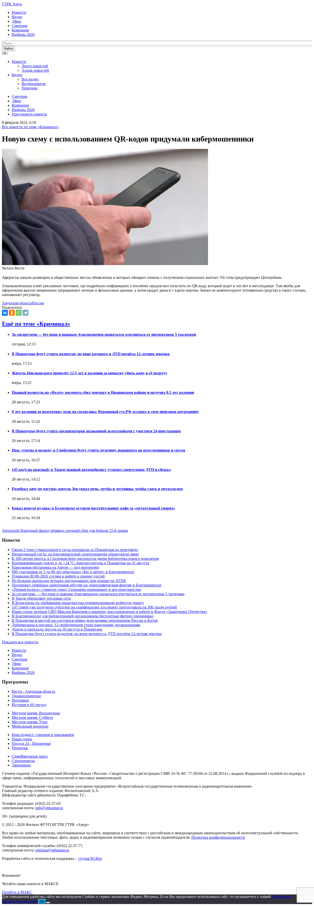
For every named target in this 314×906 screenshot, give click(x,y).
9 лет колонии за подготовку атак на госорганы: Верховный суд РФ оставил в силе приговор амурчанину (105, 412)
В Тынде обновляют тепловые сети (41, 598)
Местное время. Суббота (32, 717)
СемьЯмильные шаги (30, 756)
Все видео (30, 79)
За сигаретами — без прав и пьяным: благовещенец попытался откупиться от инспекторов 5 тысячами (104, 334)
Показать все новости (20, 642)
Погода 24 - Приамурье (31, 743)
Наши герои (22, 739)
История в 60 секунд (29, 705)
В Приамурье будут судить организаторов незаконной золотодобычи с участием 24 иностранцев (96, 431)
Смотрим (19, 26)
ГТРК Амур (12, 4)
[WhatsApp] (19, 313)
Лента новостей (35, 66)
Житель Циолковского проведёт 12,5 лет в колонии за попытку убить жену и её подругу (89, 373)
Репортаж (20, 748)
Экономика (21, 765)
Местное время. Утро (29, 722)
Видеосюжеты (34, 84)
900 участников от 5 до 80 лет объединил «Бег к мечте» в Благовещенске (73, 572)
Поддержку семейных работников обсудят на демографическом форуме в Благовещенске (86, 585)
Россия (38, 303)
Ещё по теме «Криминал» (36, 324)
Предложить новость (29, 114)
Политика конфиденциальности (218, 837)
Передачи (30, 88)
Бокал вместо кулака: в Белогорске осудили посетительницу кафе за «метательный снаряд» (93, 508)
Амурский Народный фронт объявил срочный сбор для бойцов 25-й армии (65, 530)
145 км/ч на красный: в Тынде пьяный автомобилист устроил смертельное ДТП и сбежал (91, 469)
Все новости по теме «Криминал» (30, 127)
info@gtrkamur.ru (49, 808)
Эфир (16, 21)
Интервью (20, 700)
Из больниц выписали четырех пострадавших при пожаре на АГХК (69, 581)
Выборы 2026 (23, 34)
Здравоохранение (26, 696)
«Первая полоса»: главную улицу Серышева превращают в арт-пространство (76, 589)
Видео (17, 17)
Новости (19, 12)
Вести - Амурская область (33, 691)
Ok (42, 901)
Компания (20, 30)
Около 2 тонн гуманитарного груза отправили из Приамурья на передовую (75, 550)
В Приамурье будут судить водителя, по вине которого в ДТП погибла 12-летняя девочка (91, 354)
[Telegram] (25, 313)
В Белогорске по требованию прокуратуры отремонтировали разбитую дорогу (78, 603)
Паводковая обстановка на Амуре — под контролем (55, 567)
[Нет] (48, 902)
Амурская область (17, 303)
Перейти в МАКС (17, 892)
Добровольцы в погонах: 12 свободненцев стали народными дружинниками (76, 625)
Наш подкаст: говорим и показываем (43, 735)
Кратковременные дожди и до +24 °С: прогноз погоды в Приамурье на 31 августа (80, 563)
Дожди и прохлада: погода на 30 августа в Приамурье (57, 629)
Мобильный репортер (30, 726)
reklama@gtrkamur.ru (52, 850)
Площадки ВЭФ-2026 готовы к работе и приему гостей (58, 576)
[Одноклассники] (12, 313)
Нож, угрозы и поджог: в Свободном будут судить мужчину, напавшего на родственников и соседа (98, 450)
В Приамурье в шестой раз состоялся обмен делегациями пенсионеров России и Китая (84, 620)
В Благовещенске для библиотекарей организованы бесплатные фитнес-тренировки (82, 616)
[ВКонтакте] (5, 313)
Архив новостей (35, 70)
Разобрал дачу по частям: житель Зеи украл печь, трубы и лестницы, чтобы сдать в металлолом (97, 489)
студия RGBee (90, 858)
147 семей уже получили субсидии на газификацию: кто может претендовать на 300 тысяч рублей (94, 607)
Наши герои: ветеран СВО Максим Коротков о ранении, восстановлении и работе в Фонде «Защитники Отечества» (109, 611)
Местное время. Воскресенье (36, 713)
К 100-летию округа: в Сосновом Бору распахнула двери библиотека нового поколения (85, 558)
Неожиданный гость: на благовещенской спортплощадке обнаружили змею (75, 554)
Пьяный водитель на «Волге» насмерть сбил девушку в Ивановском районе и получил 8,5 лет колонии (103, 392)
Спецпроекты (23, 761)
